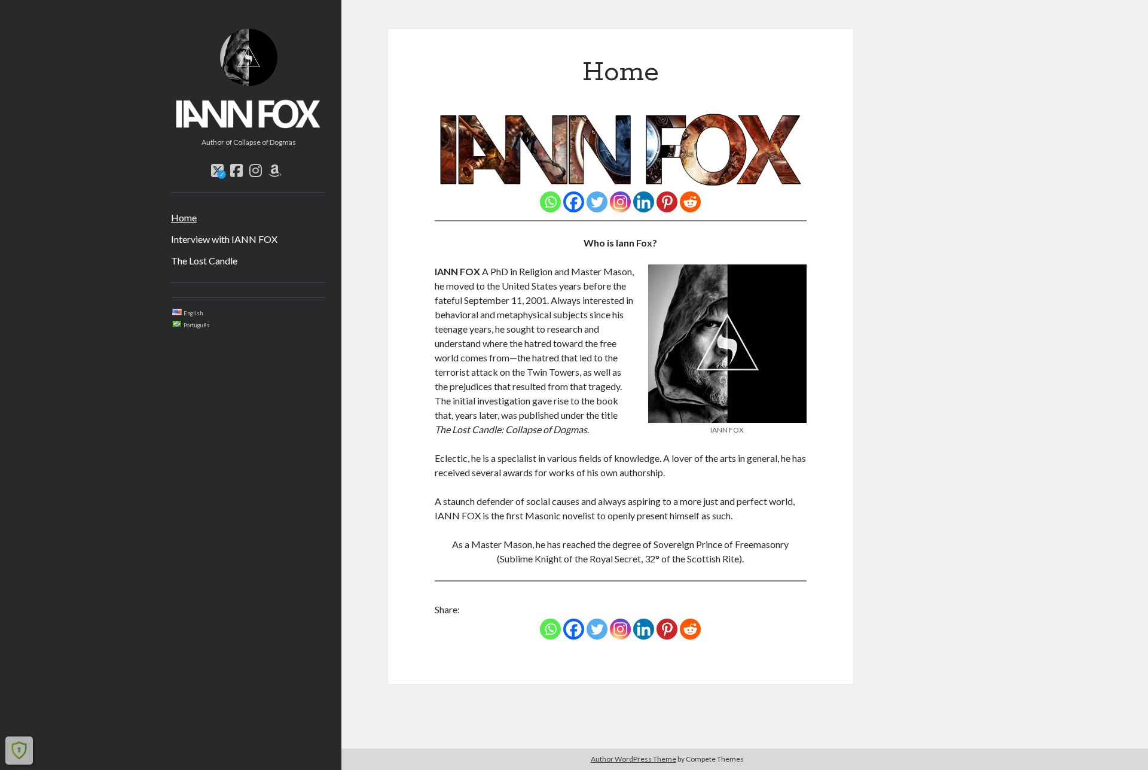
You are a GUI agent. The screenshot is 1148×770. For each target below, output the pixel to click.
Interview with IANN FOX (224, 239)
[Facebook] (573, 201)
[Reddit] (690, 201)
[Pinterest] (667, 201)
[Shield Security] (19, 750)
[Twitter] (597, 201)
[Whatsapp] (550, 201)
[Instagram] (620, 201)
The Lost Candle (204, 260)
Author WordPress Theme (633, 758)
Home (184, 217)
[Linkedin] (643, 201)
